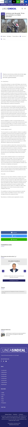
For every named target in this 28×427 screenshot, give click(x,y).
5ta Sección (4, 378)
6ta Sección (4, 380)
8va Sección (4, 384)
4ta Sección (4, 376)
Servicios (15, 414)
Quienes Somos (8, 414)
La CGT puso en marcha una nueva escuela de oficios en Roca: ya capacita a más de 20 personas (16, 334)
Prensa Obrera (16, 36)
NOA (2, 398)
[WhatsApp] (18, 1)
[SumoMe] (26, 1)
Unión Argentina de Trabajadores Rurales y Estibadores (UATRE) (13, 292)
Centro (3, 394)
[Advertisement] (14, 57)
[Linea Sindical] (9, 8)
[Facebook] (21, 4)
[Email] (22, 1)
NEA (2, 396)
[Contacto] (26, 4)
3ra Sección (3, 374)
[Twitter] (24, 4)
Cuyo (2, 400)
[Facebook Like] (6, 1)
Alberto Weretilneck (14, 261)
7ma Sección (4, 382)
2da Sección (4, 372)
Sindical (4, 36)
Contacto (21, 414)
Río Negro (9, 36)
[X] (14, 1)
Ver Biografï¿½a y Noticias (14, 279)
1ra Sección (3, 370)
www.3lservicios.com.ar (14, 424)
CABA (2, 392)
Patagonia (3, 402)
